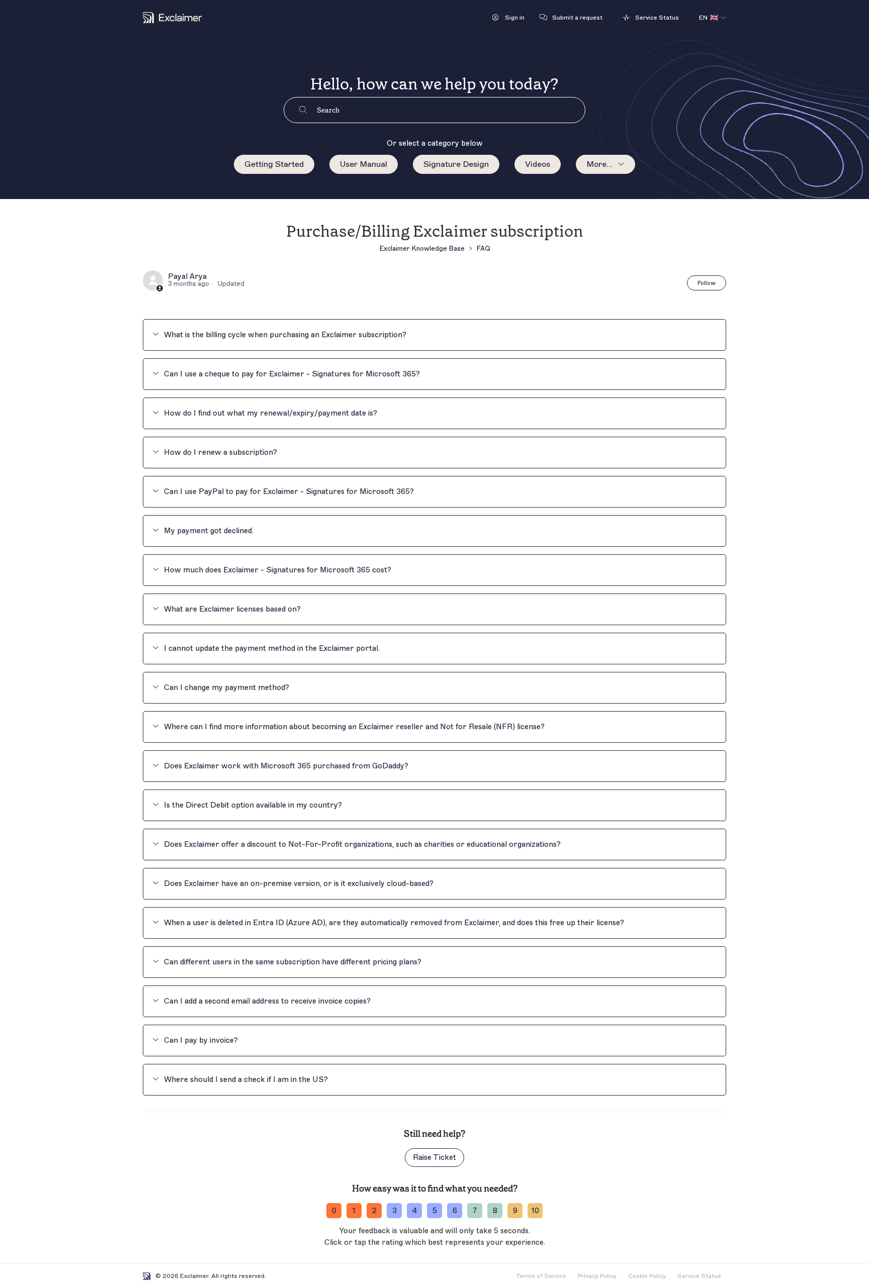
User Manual (363, 164)
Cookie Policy (647, 1276)
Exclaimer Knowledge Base (422, 248)
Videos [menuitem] (537, 164)
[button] (508, 18)
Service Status (699, 1276)
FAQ (483, 248)
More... (599, 164)
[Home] (172, 17)
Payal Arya (187, 276)
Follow (707, 283)
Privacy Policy (597, 1276)
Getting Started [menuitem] (274, 164)
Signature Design (456, 164)
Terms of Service (541, 1276)
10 (535, 1211)
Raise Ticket (434, 1157)
